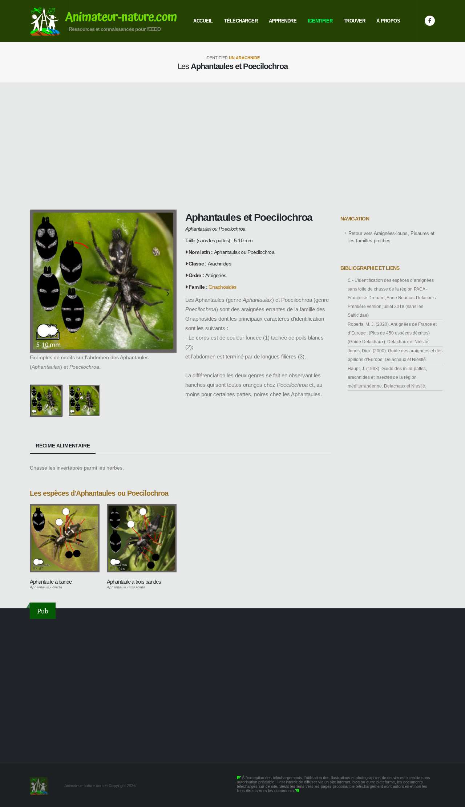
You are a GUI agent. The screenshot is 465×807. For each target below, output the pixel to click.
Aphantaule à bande (51, 582)
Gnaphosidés (222, 287)
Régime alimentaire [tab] (63, 446)
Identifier (320, 21)
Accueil (203, 21)
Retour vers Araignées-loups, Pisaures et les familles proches (391, 237)
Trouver (354, 21)
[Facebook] (430, 21)
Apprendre (283, 21)
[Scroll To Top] (452, 799)
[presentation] (39, 294)
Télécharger (241, 21)
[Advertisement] (232, 146)
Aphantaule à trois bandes (134, 582)
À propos (388, 21)
